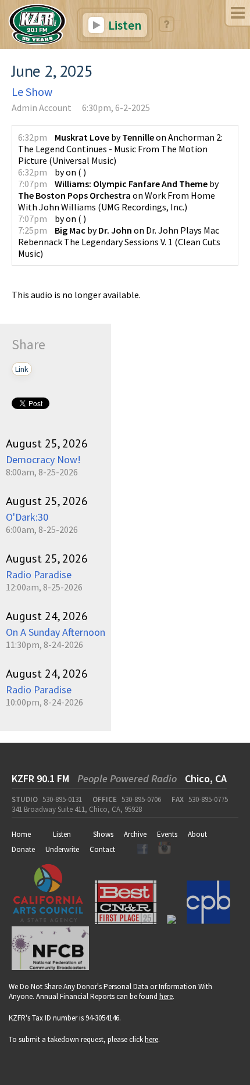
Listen (123, 25)
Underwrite (62, 849)
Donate (23, 849)
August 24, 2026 (47, 616)
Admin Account (42, 107)
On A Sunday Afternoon (55, 632)
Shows (103, 834)
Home (21, 834)
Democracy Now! (43, 459)
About (197, 834)
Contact (102, 849)
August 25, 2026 (47, 443)
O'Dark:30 (27, 517)
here (166, 996)
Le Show (32, 91)
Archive (135, 834)
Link (21, 369)
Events (167, 834)
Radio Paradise (39, 574)
